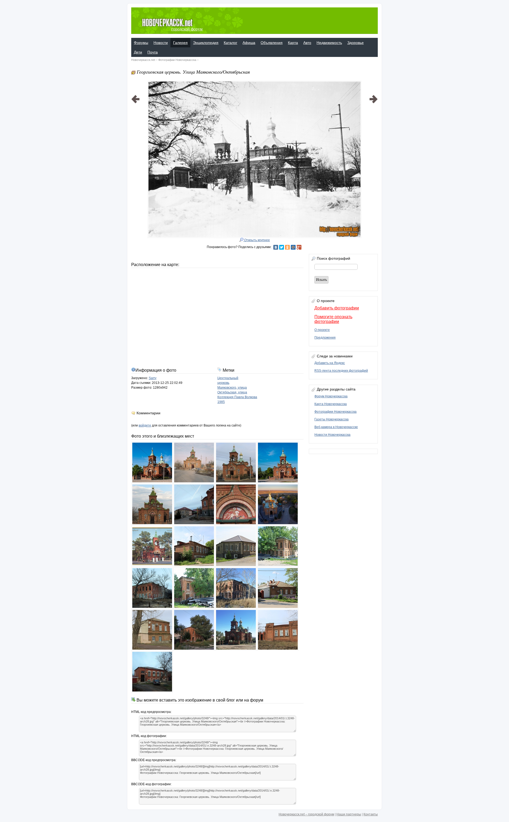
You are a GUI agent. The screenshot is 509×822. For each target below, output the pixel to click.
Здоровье (355, 43)
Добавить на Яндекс (329, 363)
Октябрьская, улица (232, 392)
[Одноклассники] (287, 247)
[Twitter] (281, 247)
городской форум (187, 29)
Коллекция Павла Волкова (237, 397)
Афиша (249, 43)
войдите (145, 425)
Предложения (325, 337)
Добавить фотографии (336, 308)
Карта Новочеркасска (330, 404)
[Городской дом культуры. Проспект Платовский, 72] (373, 152)
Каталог (230, 43)
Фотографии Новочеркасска (177, 59)
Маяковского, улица (232, 387)
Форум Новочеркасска (331, 396)
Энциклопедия (205, 43)
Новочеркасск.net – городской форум (306, 814)
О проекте (322, 330)
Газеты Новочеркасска (331, 419)
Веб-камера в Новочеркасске (336, 427)
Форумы (141, 43)
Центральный (227, 378)
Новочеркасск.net (143, 59)
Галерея (180, 43)
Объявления (272, 43)
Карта (293, 43)
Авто (307, 43)
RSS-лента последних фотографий (341, 370)
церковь (223, 383)
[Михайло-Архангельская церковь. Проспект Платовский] (135, 152)
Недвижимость (329, 43)
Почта (152, 52)
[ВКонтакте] (275, 247)
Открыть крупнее (256, 240)
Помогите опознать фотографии (333, 319)
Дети (138, 52)
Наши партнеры (348, 814)
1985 (221, 402)
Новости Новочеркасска (332, 435)
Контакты (370, 814)
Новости (160, 43)
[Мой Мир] (293, 247)
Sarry (152, 378)
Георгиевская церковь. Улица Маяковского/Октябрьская (193, 72)
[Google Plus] (299, 247)
